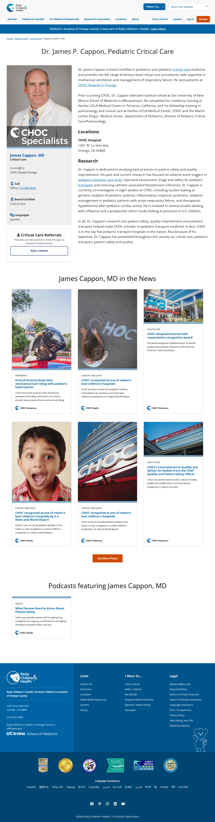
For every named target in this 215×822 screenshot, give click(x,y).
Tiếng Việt (57, 787)
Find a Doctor (160, 19)
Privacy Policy (177, 715)
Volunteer (130, 710)
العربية (138, 787)
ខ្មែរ (155, 787)
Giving (83, 710)
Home (10, 38)
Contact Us (86, 684)
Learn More (158, 28)
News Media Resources (93, 699)
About (135, 19)
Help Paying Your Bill (181, 720)
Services (12, 19)
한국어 (81, 787)
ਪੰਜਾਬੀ (148, 787)
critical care (181, 69)
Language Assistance (181, 704)
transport (85, 185)
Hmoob (164, 787)
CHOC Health (90, 408)
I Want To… (153, 6)
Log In (190, 19)
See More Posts (108, 558)
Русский (117, 787)
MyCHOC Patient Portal (138, 704)
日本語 (128, 787)
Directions (86, 689)
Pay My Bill (131, 694)
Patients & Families (33, 19)
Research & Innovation (97, 19)
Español (31, 787)
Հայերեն (94, 787)
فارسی (106, 787)
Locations (121, 19)
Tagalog (70, 787)
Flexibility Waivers (180, 725)
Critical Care (36, 38)
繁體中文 (44, 787)
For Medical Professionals (64, 19)
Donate (203, 19)
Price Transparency (180, 710)
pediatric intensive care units (100, 180)
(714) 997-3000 (15, 717)
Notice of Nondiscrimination (185, 699)
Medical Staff (21, 38)
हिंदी (173, 787)
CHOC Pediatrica (26, 408)
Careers (177, 19)
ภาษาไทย (183, 787)
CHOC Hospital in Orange (97, 85)
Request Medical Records (139, 699)
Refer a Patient (39, 251)
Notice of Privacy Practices (184, 694)
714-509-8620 (27, 188)
